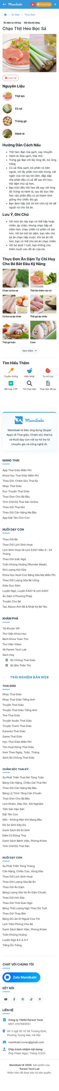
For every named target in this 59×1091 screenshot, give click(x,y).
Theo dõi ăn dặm (13, 887)
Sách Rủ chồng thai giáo (18, 757)
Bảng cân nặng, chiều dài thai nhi (24, 782)
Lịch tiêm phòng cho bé (17, 924)
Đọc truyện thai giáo (16, 491)
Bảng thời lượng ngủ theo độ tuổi (24, 908)
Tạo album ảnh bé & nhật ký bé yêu (24, 606)
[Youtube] (5, 999)
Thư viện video (11, 644)
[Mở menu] (55, 4)
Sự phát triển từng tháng (18, 866)
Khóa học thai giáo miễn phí (20, 475)
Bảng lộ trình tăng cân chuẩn (21, 793)
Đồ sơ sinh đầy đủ (14, 825)
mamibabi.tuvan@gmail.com (26, 1042)
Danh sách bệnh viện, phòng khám (24, 840)
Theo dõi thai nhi (13, 507)
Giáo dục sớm (11, 585)
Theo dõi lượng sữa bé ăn (19, 881)
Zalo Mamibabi (24, 977)
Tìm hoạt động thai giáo (18, 747)
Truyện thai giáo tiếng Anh (19, 710)
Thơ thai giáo (11, 715)
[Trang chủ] (5, 14)
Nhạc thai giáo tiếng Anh (18, 699)
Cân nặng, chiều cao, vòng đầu (22, 871)
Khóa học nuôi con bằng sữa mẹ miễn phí (28, 575)
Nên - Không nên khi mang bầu (22, 819)
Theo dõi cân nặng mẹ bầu (19, 512)
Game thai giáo (12, 736)
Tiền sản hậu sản (13, 809)
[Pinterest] (40, 999)
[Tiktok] (31, 999)
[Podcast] (23, 999)
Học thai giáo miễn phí (16, 741)
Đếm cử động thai (14, 835)
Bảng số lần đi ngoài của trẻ (21, 918)
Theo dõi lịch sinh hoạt (17, 544)
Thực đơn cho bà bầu (16, 496)
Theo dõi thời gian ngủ (17, 903)
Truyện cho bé (11, 601)
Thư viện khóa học (14, 633)
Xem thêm (27, 350)
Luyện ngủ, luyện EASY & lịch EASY (25, 590)
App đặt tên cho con (16, 517)
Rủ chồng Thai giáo (22, 660)
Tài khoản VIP (11, 628)
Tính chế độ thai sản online (20, 502)
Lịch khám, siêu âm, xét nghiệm (22, 803)
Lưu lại (12, 77)
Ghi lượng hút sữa (14, 569)
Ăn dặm (15, 14)
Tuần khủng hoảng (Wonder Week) (24, 564)
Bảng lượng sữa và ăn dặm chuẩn (24, 892)
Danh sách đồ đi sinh (16, 830)
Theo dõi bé (10, 539)
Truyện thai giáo (13, 704)
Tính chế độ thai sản (16, 846)
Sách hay (8, 654)
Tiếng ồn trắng (12, 945)
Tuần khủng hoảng (14, 934)
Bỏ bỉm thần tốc (20, 665)
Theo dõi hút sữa (13, 897)
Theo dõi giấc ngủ (14, 559)
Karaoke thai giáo (13, 731)
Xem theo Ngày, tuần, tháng (20, 752)
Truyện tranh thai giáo (17, 726)
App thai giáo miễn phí (16, 470)
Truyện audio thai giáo (17, 720)
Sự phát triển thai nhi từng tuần (23, 777)
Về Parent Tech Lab (14, 649)
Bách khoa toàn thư (15, 639)
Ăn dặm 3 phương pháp (17, 596)
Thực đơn (30, 14)
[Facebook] (14, 999)
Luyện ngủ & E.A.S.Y (15, 940)
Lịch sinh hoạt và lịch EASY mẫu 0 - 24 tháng (27, 551)
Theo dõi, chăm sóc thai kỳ (20, 480)
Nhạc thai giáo (12, 486)
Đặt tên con (10, 814)
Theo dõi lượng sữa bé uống (20, 580)
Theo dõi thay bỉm (14, 913)
